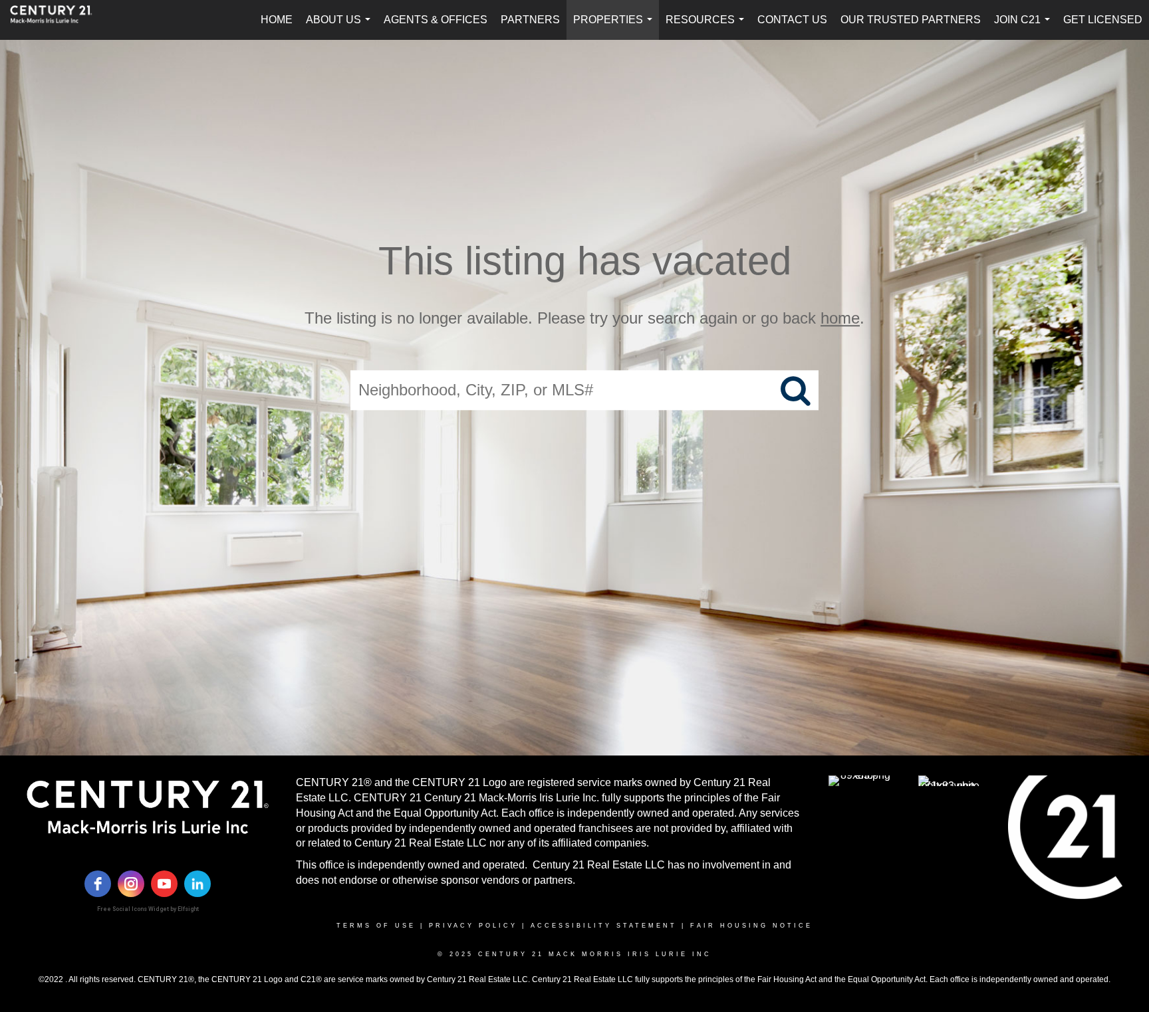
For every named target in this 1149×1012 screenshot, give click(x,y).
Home (277, 19)
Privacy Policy (473, 925)
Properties (615, 27)
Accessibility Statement (604, 925)
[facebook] (97, 883)
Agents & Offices (435, 19)
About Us (341, 27)
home (840, 318)
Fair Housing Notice (751, 925)
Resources (707, 27)
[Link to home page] (58, 20)
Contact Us (792, 19)
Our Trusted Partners (910, 19)
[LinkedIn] (197, 883)
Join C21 (1024, 27)
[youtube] (164, 883)
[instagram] (131, 883)
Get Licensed (1102, 19)
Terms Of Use (376, 925)
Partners (530, 19)
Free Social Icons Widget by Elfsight (148, 909)
